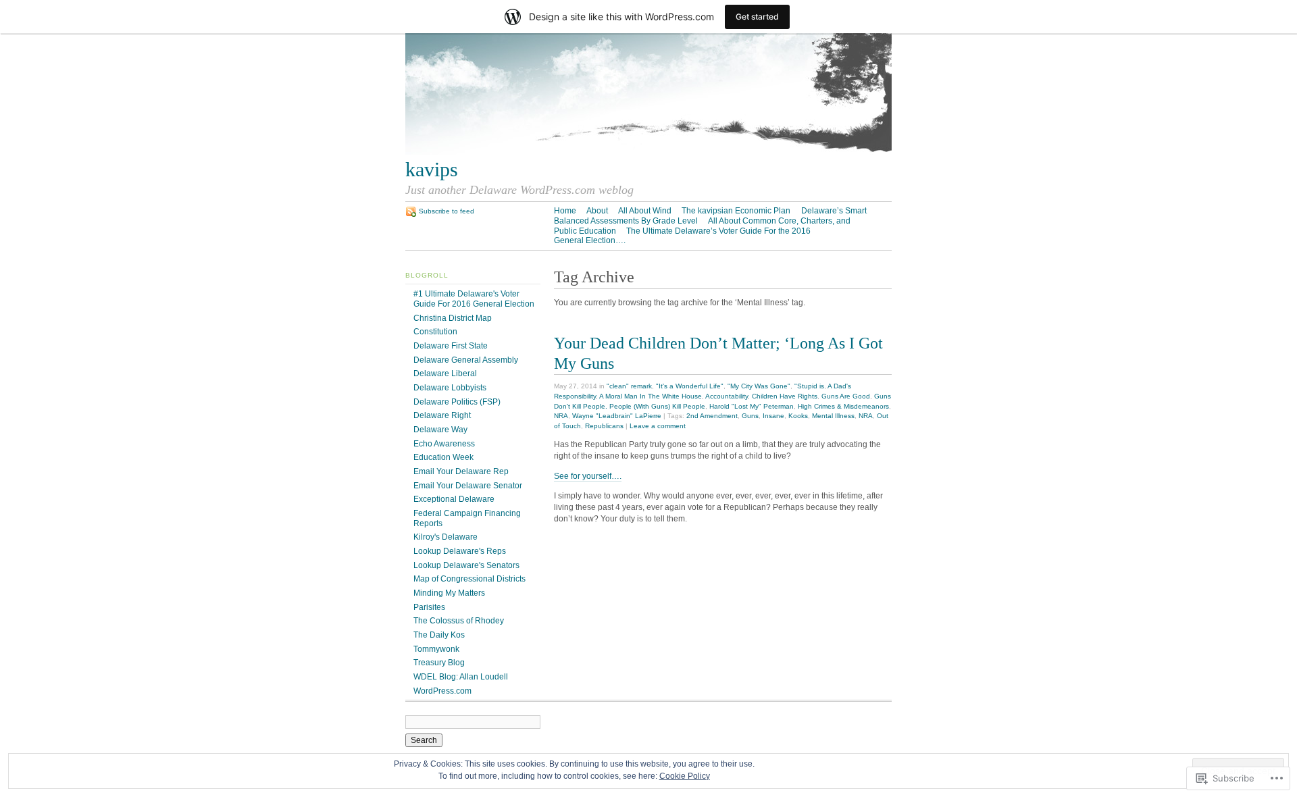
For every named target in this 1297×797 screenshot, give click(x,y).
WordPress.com (442, 691)
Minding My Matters (449, 593)
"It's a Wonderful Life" (689, 386)
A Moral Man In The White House (650, 396)
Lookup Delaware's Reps (459, 551)
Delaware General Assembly (465, 360)
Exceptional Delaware (453, 499)
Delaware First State (450, 346)
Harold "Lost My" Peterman (751, 406)
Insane (773, 415)
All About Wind (644, 210)
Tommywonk (436, 649)
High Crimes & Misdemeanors (843, 406)
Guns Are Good (845, 396)
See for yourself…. (587, 476)
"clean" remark (629, 386)
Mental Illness (833, 415)
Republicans (604, 426)
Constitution (435, 331)
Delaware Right (442, 415)
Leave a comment (658, 426)
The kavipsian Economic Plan (736, 210)
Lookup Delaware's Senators (466, 565)
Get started (757, 16)
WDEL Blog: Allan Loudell (460, 677)
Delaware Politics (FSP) (457, 402)
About (597, 210)
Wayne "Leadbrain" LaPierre (616, 415)
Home (565, 210)
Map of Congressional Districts (469, 579)
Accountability (726, 396)
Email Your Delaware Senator (467, 485)
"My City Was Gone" (759, 386)
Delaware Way (440, 429)
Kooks (798, 415)
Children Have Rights (784, 396)
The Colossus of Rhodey (458, 620)
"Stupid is (809, 386)
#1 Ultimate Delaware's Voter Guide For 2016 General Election (473, 299)
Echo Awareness (444, 443)
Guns (750, 415)
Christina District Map (452, 318)
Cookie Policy (684, 776)
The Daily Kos (439, 635)
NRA (561, 415)
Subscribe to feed (446, 211)
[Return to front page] (648, 152)
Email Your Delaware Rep (461, 471)
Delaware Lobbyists (449, 387)
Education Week (443, 457)
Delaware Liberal (445, 373)
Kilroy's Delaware (445, 537)
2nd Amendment (712, 415)
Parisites (429, 607)
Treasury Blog (439, 662)
